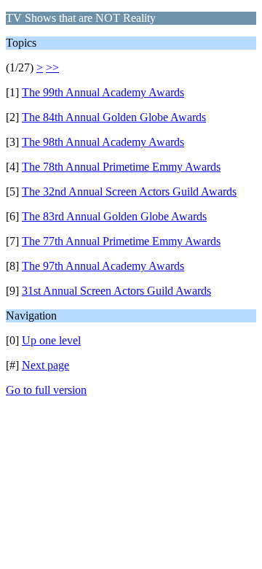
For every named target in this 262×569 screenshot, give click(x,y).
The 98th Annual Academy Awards (103, 142)
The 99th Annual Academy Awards (103, 92)
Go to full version (46, 390)
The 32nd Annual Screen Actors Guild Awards (129, 191)
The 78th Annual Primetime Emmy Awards (121, 166)
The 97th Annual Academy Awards (103, 266)
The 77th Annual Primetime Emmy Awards (121, 241)
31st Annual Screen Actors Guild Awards (116, 290)
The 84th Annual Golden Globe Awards (114, 117)
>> (52, 67)
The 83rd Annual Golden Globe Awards (114, 216)
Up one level (51, 340)
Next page (45, 365)
